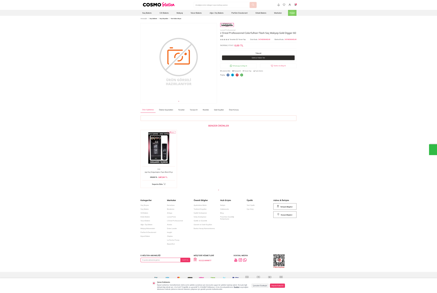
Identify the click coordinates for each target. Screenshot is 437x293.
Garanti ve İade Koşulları (203, 225)
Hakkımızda (224, 209)
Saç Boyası (145, 205)
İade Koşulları (219, 110)
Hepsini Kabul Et (277, 286)
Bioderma (170, 209)
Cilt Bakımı (164, 13)
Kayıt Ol (185, 260)
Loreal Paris (171, 217)
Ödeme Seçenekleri (166, 110)
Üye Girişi (250, 209)
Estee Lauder (172, 228)
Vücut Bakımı (196, 13)
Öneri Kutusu (234, 110)
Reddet (237, 287)
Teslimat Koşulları (200, 209)
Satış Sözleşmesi (200, 217)
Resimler (206, 110)
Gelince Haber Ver (258, 58)
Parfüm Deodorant (239, 13)
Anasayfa (144, 18)
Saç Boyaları (164, 18)
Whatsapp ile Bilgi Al (240, 66)
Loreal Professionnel (227, 30)
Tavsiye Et (237, 71)
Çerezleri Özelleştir (260, 286)
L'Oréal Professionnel (175, 221)
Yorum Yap (242, 39)
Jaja (158, 169)
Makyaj (180, 13)
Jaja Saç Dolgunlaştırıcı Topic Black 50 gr (159, 172)
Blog (222, 213)
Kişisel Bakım (145, 236)
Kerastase (171, 205)
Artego (169, 213)
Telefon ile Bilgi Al (280, 66)
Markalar (278, 13)
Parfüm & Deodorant (148, 232)
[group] (179, 61)
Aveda (169, 225)
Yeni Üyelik (251, 205)
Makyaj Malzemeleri (148, 228)
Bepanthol (171, 244)
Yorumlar (181, 110)
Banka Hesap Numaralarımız (204, 228)
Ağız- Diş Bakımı (217, 13)
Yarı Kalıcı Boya (176, 18)
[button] (178, 101)
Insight (169, 232)
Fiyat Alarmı (259, 71)
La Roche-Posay (173, 240)
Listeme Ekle (225, 71)
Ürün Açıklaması (148, 110)
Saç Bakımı (147, 13)
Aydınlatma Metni (200, 205)
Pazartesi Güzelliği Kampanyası (227, 218)
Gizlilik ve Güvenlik (200, 221)
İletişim (222, 205)
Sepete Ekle (157, 184)
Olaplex (170, 236)
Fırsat (292, 13)
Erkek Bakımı (261, 13)
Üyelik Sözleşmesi (200, 213)
